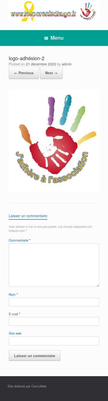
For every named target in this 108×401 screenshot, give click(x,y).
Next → (51, 72)
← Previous (24, 72)
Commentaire (19, 240)
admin (67, 63)
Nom (13, 294)
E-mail (14, 313)
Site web (15, 333)
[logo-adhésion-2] (54, 190)
